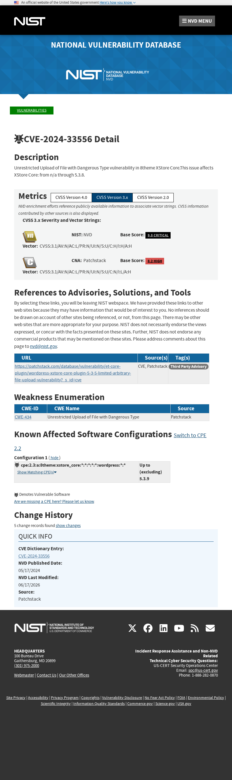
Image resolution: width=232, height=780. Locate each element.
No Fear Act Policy (160, 697)
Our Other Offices (74, 675)
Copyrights (90, 697)
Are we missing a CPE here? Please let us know (54, 501)
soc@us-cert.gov (203, 670)
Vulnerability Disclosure (122, 697)
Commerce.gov (140, 703)
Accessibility (38, 697)
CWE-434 (23, 417)
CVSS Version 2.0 (153, 197)
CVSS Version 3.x (112, 197)
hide (54, 458)
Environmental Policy (206, 697)
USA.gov (184, 703)
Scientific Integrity (56, 703)
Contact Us (46, 675)
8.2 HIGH (155, 260)
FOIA (181, 697)
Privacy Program (65, 697)
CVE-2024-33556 (34, 556)
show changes (68, 525)
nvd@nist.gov (43, 346)
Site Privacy (15, 697)
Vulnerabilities (31, 110)
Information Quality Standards (99, 703)
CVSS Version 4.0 (71, 197)
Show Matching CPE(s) (35, 472)
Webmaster (24, 675)
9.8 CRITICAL (158, 235)
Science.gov (165, 703)
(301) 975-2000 (26, 665)
